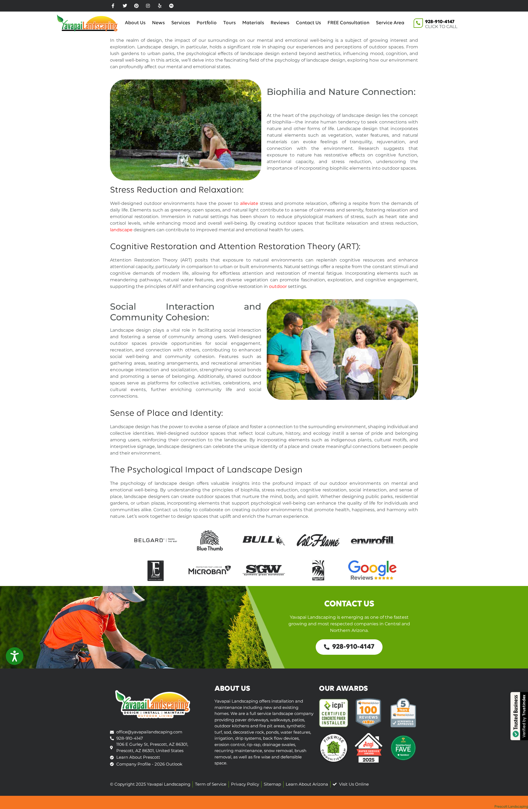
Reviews (280, 23)
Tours (229, 23)
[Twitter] (125, 6)
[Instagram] (148, 6)
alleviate (249, 203)
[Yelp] (160, 6)
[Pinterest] (136, 6)
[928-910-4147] (418, 23)
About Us (135, 23)
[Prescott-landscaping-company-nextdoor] (171, 6)
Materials (253, 23)
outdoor (278, 286)
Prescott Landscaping (511, 806)
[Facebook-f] (113, 6)
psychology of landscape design (310, 60)
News (158, 23)
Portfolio (207, 23)
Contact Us (308, 23)
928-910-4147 (439, 22)
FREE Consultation (348, 23)
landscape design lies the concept (380, 115)
